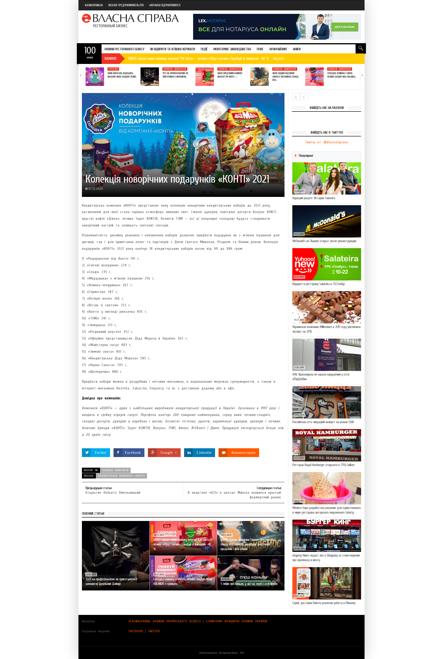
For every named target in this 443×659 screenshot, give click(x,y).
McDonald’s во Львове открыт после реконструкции (324, 241)
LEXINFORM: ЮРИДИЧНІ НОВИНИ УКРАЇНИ (236, 621)
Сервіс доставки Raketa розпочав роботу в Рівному (323, 603)
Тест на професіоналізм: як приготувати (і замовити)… (175, 75)
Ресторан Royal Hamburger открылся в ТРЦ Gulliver (323, 465)
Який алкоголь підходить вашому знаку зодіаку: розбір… (122, 75)
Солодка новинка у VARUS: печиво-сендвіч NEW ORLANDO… (341, 75)
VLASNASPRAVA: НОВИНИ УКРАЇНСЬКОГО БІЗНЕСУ (165, 621)
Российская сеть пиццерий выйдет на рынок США (323, 422)
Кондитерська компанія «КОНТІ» (121, 475)
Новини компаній (175, 69)
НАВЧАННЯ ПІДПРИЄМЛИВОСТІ (164, 5)
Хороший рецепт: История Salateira (313, 198)
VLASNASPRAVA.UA (94, 5)
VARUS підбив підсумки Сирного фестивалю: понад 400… (285, 76)
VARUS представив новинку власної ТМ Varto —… (229, 75)
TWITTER (154, 631)
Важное (111, 58)
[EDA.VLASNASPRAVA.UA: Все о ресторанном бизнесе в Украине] (131, 20)
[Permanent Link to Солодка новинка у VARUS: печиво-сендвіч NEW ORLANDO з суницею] (314, 76)
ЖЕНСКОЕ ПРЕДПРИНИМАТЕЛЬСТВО (126, 5)
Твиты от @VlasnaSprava (326, 142)
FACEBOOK (136, 631)
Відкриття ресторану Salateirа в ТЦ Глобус (318, 284)
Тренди (113, 69)
